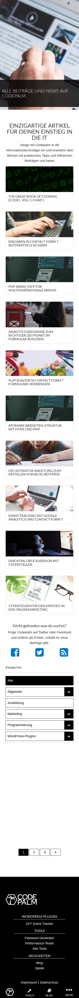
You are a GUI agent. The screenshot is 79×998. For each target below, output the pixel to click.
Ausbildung (16, 703)
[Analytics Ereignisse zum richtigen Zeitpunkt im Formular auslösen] (39, 314)
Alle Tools (40, 948)
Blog (39, 963)
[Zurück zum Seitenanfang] (71, 979)
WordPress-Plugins (22, 736)
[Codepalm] (10, 992)
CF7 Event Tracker (39, 924)
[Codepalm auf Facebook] (15, 655)
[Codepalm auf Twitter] (39, 655)
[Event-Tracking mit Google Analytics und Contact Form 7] (39, 498)
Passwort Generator (39, 938)
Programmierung (20, 725)
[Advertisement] (39, 787)
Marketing (15, 714)
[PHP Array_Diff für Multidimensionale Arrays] (39, 269)
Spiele (39, 968)
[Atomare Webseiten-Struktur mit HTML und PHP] (39, 408)
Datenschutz (49, 982)
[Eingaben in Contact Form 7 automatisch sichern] (39, 224)
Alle (10, 680)
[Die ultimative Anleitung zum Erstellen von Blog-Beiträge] (39, 453)
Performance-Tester (39, 943)
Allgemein (15, 692)
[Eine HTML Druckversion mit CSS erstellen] (39, 543)
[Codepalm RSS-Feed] (64, 655)
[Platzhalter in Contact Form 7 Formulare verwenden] (39, 363)
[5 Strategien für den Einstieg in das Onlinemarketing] (39, 588)
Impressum (29, 982)
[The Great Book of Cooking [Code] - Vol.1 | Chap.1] (39, 179)
